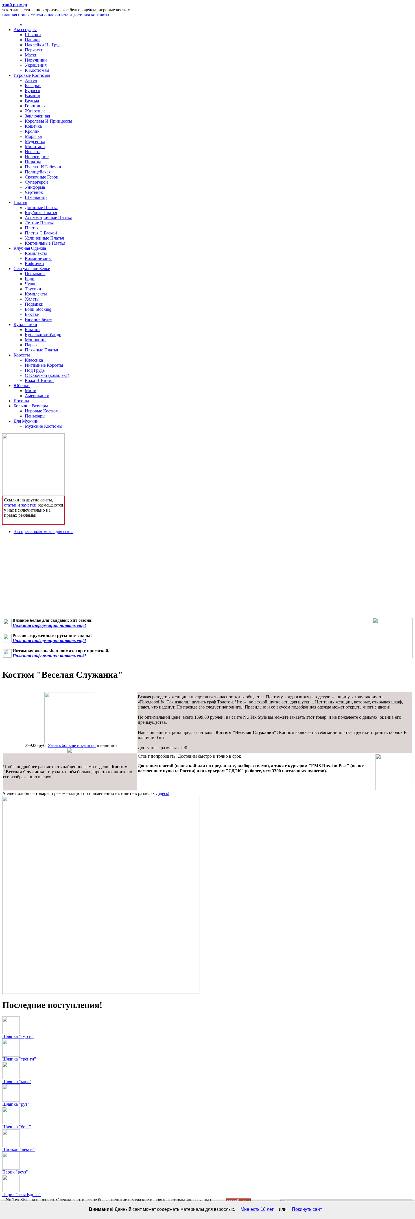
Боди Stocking (38, 309)
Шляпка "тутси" (18, 1036)
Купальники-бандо (43, 334)
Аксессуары (25, 29)
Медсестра (35, 141)
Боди (29, 278)
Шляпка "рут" (15, 1104)
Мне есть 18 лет (257, 1209)
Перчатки (34, 49)
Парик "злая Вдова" (21, 1194)
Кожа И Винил (39, 380)
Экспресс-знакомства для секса (43, 531)
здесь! (163, 793)
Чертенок (34, 192)
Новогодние (37, 156)
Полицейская (38, 172)
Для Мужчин (26, 421)
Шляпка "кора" (16, 1081)
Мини (30, 390)
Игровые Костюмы (32, 75)
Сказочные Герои (41, 177)
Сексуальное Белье (32, 268)
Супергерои (36, 182)
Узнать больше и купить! (72, 745)
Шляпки (33, 34)
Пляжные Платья (41, 349)
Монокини (35, 339)
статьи (37, 14)
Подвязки (34, 304)
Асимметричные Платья (48, 217)
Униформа (35, 187)
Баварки (33, 85)
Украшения (36, 65)
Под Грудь (35, 370)
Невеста (32, 151)
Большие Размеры (31, 405)
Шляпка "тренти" (19, 1059)
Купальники (25, 324)
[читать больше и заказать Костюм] (69, 741)
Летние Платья (39, 222)
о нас (49, 14)
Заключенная (37, 116)
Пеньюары (35, 273)
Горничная (35, 105)
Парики (32, 39)
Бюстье (32, 314)
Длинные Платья (41, 207)
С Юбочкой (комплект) (47, 375)
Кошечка (33, 126)
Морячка (33, 136)
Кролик (32, 131)
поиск (24, 14)
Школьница (36, 197)
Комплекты (36, 253)
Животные (35, 110)
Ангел (31, 80)
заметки (28, 505)
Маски (31, 55)
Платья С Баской (41, 233)
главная (9, 14)
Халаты (32, 299)
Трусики (33, 288)
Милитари (35, 146)
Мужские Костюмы (43, 426)
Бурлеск (32, 90)
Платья (20, 202)
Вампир (32, 95)
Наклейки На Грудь (43, 44)
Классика (34, 360)
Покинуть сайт (307, 1209)
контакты (100, 14)
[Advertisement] (207, 578)
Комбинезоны (38, 258)
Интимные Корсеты (44, 365)
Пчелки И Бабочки (43, 166)
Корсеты (22, 355)
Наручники (36, 60)
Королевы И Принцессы (48, 121)
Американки (37, 395)
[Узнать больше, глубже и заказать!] (33, 463)
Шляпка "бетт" (16, 1126)
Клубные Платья (41, 212)
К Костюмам (37, 70)
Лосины (21, 400)
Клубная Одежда (30, 248)
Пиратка (33, 161)
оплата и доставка (72, 14)
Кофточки (34, 263)
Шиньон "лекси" (18, 1149)
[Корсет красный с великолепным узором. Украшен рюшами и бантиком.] (393, 638)
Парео (31, 344)
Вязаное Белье (38, 319)
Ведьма (32, 100)
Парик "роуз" (15, 1172)
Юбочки (22, 385)
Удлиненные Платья (44, 238)
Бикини (32, 329)
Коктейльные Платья (45, 243)
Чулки (31, 283)
